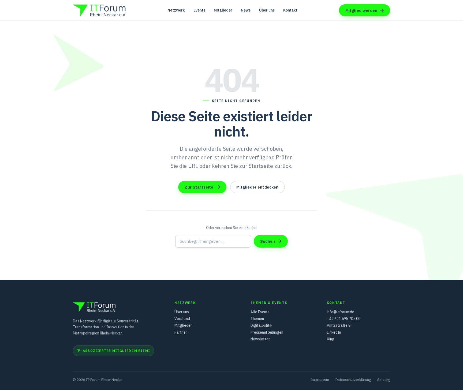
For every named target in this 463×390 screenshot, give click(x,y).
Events (199, 10)
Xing (330, 339)
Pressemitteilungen (267, 332)
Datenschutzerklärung (353, 379)
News (246, 10)
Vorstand (182, 318)
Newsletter (260, 339)
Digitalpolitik (261, 325)
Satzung (383, 379)
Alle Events (260, 312)
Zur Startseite (199, 187)
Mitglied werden (361, 10)
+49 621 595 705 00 (343, 318)
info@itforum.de (340, 312)
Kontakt (290, 10)
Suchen (267, 241)
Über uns (267, 10)
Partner (180, 332)
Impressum (320, 379)
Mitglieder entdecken (257, 187)
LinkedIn (334, 332)
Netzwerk (176, 10)
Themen (257, 318)
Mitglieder (223, 10)
